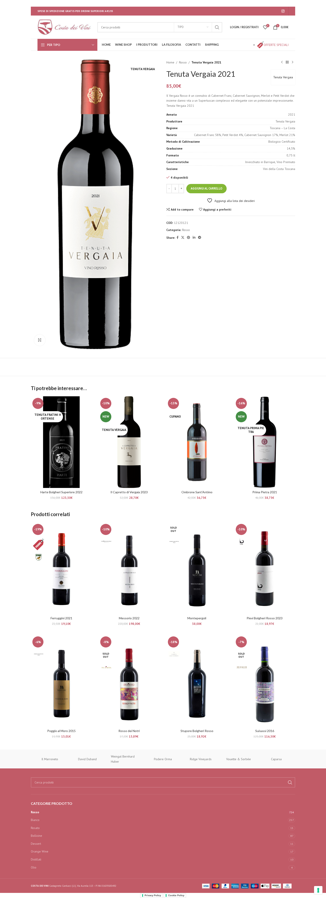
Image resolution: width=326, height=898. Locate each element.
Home (170, 62)
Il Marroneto (49, 759)
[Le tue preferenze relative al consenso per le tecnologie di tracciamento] (318, 890)
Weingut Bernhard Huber (123, 758)
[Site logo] (65, 27)
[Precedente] (282, 62)
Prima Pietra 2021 (264, 492)
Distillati (36, 859)
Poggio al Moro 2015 (61, 731)
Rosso (183, 62)
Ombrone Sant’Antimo (196, 492)
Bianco (35, 820)
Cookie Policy (176, 895)
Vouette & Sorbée (238, 759)
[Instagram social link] (283, 11)
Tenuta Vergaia (283, 77)
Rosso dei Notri (129, 731)
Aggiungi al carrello (206, 188)
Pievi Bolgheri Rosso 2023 (265, 618)
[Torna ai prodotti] (287, 62)
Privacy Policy (153, 895)
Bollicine (36, 836)
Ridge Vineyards (201, 759)
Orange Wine (39, 851)
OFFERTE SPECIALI (276, 45)
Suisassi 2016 (264, 731)
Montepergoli (196, 618)
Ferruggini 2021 (61, 618)
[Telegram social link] (199, 238)
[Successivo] (292, 62)
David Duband (87, 759)
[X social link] (183, 238)
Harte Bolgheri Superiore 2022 (61, 492)
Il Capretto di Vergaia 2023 (129, 492)
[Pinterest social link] (188, 238)
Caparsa (276, 759)
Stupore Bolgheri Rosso (197, 731)
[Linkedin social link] (194, 238)
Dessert (36, 844)
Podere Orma (163, 759)
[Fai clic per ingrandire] (39, 340)
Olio (33, 867)
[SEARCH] (217, 27)
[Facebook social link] (177, 238)
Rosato (35, 828)
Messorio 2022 (129, 618)
